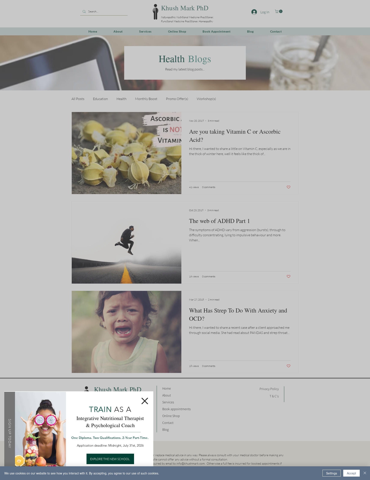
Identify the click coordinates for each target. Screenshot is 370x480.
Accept (351, 473)
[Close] (364, 473)
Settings (331, 473)
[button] (145, 401)
